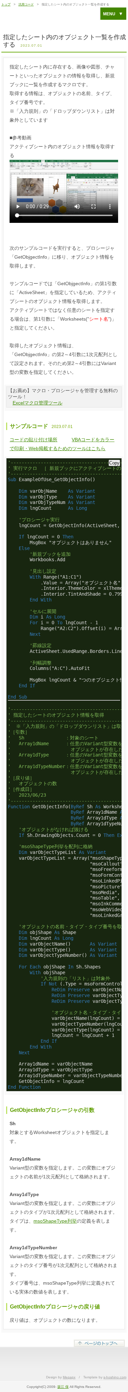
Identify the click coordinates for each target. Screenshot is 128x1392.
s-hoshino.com (114, 1377)
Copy (114, 462)
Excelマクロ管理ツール (37, 403)
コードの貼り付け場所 (33, 439)
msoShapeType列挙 (55, 1221)
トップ (6, 4)
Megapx (69, 1377)
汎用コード (26, 4)
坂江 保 (63, 1387)
